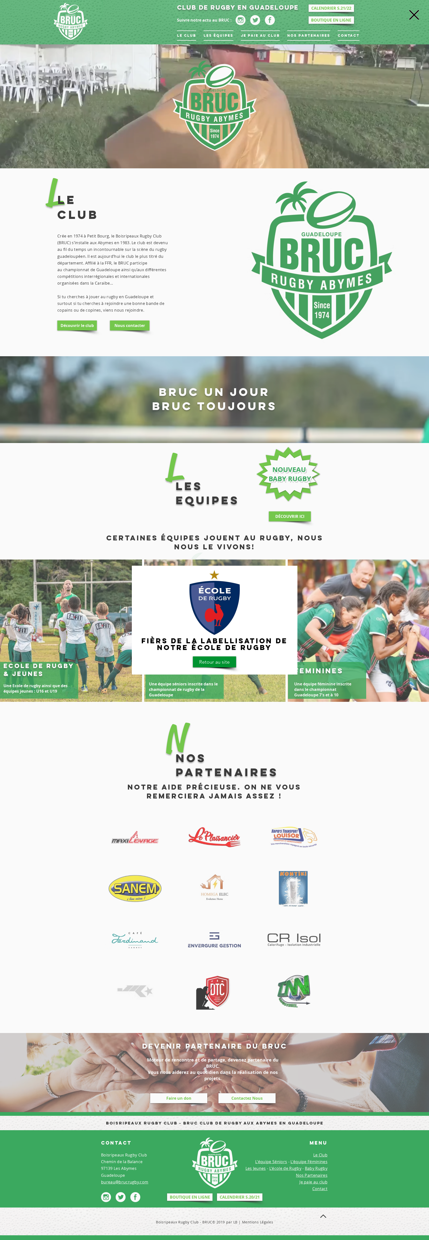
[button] (414, 15)
